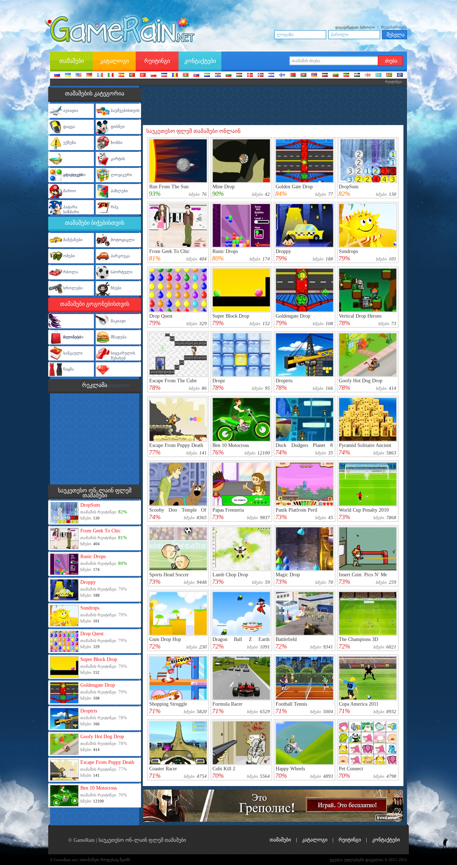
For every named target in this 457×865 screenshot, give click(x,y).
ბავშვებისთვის (125, 110)
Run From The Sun (169, 186)
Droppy (88, 582)
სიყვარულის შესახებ (123, 355)
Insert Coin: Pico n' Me (363, 574)
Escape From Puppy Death (107, 762)
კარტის (118, 158)
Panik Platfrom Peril (296, 510)
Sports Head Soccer (169, 574)
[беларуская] (292, 75)
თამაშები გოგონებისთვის (94, 304)
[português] (132, 75)
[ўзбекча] (357, 75)
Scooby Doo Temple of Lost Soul (177, 512)
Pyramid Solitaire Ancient (365, 445)
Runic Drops (93, 556)
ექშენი (69, 142)
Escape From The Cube (173, 380)
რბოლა (70, 272)
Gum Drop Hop (165, 639)
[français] (100, 75)
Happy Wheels (290, 768)
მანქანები (72, 240)
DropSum (90, 505)
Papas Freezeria (228, 510)
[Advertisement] (94, 438)
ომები (69, 256)
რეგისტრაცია (394, 27)
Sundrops (89, 608)
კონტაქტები (386, 839)
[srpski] (185, 75)
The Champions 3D (358, 639)
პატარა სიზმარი (71, 209)
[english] (78, 75)
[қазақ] (378, 75)
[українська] (67, 75)
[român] (175, 75)
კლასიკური (74, 175)
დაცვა (69, 126)
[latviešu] (325, 75)
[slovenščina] (207, 75)
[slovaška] (196, 75)
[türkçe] (142, 75)
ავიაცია (70, 110)
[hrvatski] (217, 75)
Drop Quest (92, 633)
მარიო (69, 191)
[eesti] (346, 75)
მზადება (119, 337)
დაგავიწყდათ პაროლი (355, 27)
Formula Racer (227, 704)
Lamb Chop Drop (230, 574)
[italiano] (110, 75)
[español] (121, 75)
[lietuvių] (335, 75)
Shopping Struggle (168, 704)
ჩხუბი (116, 288)
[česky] (164, 75)
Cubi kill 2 (223, 768)
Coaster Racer (163, 768)
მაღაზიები (73, 337)
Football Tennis (291, 704)
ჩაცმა (68, 369)
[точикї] (389, 75)
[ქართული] (367, 75)
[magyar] (239, 75)
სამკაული (72, 353)
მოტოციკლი (123, 240)
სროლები (72, 288)
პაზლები (119, 191)
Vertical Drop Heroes (360, 316)
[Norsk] (260, 75)
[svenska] (271, 75)
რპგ (114, 207)
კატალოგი (314, 839)
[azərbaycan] (303, 75)
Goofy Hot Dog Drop (102, 736)
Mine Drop (223, 186)
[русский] (57, 75)
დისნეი (118, 126)
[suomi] (282, 75)
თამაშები (280, 839)
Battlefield (286, 639)
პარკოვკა (120, 256)
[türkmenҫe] (400, 75)
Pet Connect (351, 768)
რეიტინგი (349, 839)
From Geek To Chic (100, 530)
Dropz (218, 380)
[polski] (153, 75)
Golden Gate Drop (294, 186)
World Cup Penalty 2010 (364, 510)
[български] (228, 75)
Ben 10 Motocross (98, 788)
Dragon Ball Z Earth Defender (241, 642)
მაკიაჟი (118, 321)
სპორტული (121, 272)
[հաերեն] (314, 75)
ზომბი (116, 142)
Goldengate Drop (97, 685)
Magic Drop (288, 574)
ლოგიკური (121, 175)
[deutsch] (89, 75)
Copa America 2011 (358, 704)
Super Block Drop (98, 659)
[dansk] (250, 75)
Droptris (88, 711)
